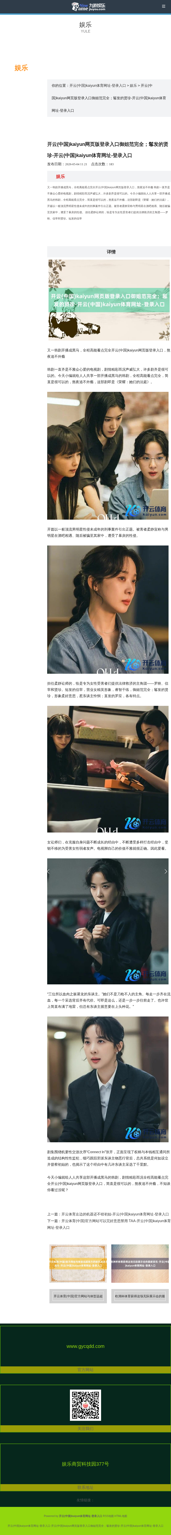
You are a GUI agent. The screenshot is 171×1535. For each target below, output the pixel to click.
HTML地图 (120, 1516)
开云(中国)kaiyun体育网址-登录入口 (97, 85)
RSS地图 (108, 1516)
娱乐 (85, 24)
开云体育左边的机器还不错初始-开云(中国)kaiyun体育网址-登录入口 (115, 1214)
